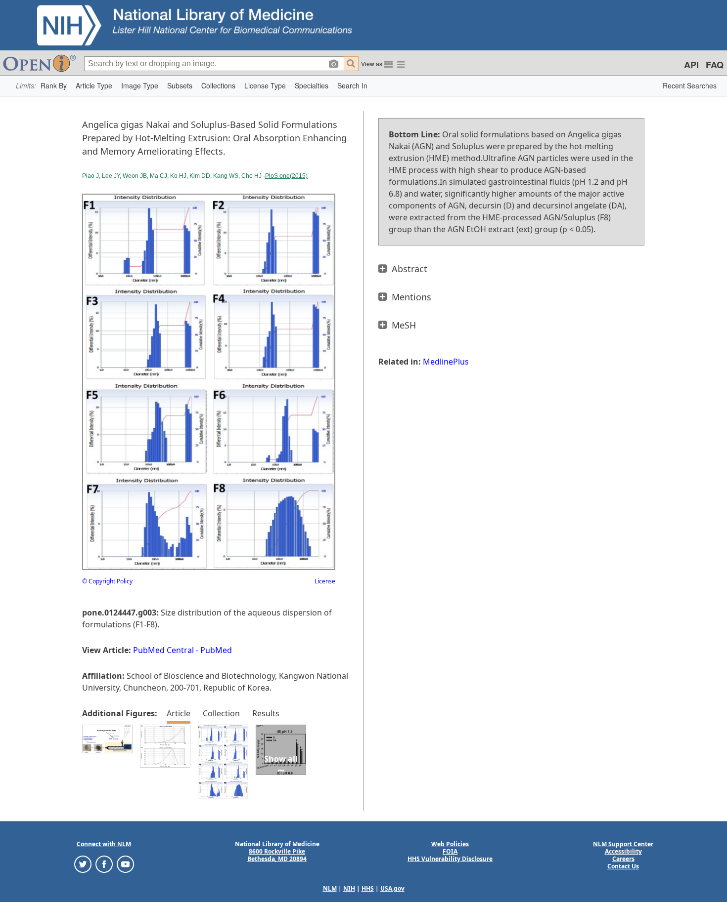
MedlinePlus (446, 361)
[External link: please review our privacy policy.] (82, 864)
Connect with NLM (104, 844)
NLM (330, 888)
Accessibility (623, 851)
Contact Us (623, 866)
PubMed (216, 650)
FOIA (450, 851)
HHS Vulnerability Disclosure (450, 859)
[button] (54, 86)
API (691, 64)
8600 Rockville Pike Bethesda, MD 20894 (277, 855)
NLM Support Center (623, 844)
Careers (623, 859)
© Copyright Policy (107, 581)
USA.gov (392, 888)
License (325, 581)
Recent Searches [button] (690, 85)
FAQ (715, 64)
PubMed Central (163, 650)
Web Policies (450, 844)
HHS (368, 888)
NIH (349, 888)
